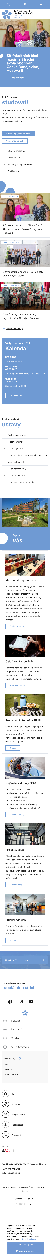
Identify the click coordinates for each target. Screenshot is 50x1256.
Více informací (17, 78)
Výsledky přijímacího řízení (18, 133)
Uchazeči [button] (17, 1029)
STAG (6, 1064)
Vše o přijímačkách (14, 141)
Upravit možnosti (29, 1239)
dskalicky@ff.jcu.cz (11, 1173)
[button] (8, 4)
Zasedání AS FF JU (14, 361)
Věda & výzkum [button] (20, 1047)
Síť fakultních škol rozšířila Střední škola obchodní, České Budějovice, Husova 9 (23, 63)
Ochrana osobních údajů (25, 1199)
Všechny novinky (14, 328)
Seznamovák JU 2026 (15, 386)
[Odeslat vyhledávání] (42, 960)
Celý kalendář (16, 395)
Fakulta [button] (15, 1020)
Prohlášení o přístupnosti (25, 1204)
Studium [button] (16, 1038)
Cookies (25, 1191)
